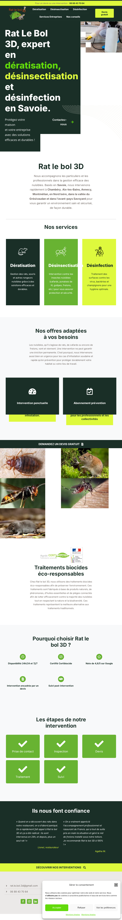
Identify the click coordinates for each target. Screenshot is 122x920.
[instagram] (29, 901)
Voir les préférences (106, 907)
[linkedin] (35, 901)
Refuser (81, 907)
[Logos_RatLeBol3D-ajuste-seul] (17, 7)
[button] (116, 884)
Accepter (56, 907)
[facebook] (23, 901)
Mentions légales (73, 914)
